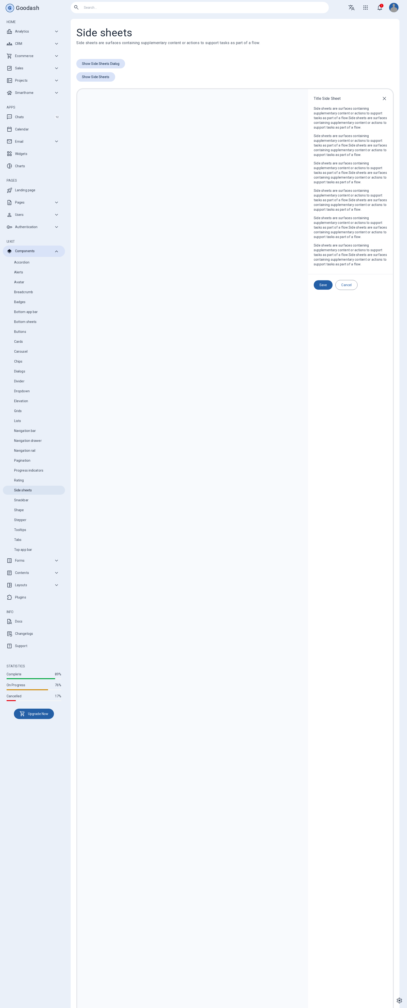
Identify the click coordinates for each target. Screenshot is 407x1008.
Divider (19, 381)
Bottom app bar (26, 312)
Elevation (21, 401)
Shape (19, 510)
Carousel (21, 351)
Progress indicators (28, 470)
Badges (20, 302)
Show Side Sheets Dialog (100, 64)
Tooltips (20, 530)
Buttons (20, 332)
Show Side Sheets (96, 77)
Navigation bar (25, 431)
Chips (18, 361)
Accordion (21, 262)
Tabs (17, 540)
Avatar (19, 282)
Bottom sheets (25, 322)
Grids (18, 411)
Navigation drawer (28, 441)
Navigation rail (25, 450)
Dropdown (22, 391)
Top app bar (23, 550)
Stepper (20, 520)
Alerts (18, 272)
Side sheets (23, 490)
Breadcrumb (23, 292)
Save (323, 285)
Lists (17, 421)
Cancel (346, 285)
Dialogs (19, 371)
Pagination (22, 460)
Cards (18, 341)
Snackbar (21, 500)
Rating (19, 480)
